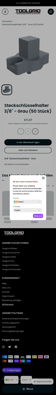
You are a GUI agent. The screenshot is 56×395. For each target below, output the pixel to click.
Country (16, 198)
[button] (43, 178)
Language (16, 206)
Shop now (38, 216)
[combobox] (18, 201)
